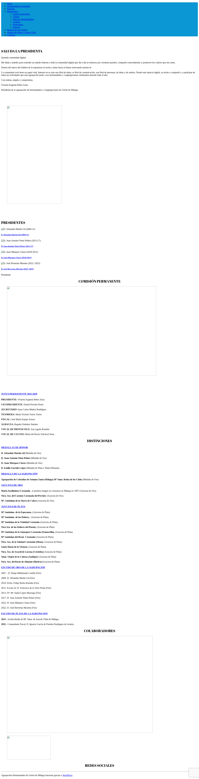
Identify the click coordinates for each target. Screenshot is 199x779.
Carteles (16, 22)
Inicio (9, 3)
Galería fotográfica (21, 14)
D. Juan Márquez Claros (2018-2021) (16, 258)
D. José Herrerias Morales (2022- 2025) (17, 269)
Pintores (16, 27)
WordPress (67, 775)
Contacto (11, 35)
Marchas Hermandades (23, 19)
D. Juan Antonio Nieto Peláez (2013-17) (17, 246)
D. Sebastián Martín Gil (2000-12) (15, 235)
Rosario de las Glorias (17, 30)
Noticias (11, 9)
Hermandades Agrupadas (18, 6)
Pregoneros (18, 24)
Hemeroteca (12, 11)
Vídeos (16, 16)
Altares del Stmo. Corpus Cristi (21, 32)
